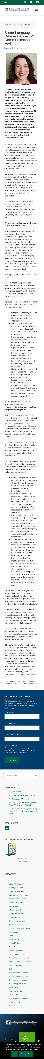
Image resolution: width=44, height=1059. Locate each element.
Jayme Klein (31, 683)
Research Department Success (20, 976)
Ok (14, 1054)
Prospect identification (17, 965)
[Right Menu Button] (36, 9)
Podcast (12, 947)
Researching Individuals (17, 984)
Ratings (11, 969)
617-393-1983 (25, 1043)
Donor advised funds (16, 902)
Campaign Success (21, 681)
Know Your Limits (15, 792)
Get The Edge (12, 760)
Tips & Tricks (13, 995)
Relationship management (18, 973)
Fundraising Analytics (16, 914)
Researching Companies (18, 980)
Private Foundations (16, 954)
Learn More (22, 861)
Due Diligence (14, 906)
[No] (41, 1050)
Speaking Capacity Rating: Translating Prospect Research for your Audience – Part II (23, 811)
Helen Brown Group (17, 9)
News (11, 936)
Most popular (14, 932)
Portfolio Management (17, 950)
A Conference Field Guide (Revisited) (22, 795)
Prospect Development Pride (20, 961)
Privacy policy (26, 1054)
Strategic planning (15, 991)
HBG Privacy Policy (11, 745)
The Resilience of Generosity (19, 799)
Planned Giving (14, 943)
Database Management (18, 899)
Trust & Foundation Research (19, 998)
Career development (16, 891)
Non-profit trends (15, 939)
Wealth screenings (16, 1006)
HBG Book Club (14, 925)
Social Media (13, 987)
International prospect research (20, 928)
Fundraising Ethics (15, 917)
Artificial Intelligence (16, 884)
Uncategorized (14, 1002)
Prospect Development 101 (19, 958)
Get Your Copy (22, 859)
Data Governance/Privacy (18, 895)
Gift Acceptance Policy (17, 921)
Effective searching (16, 910)
